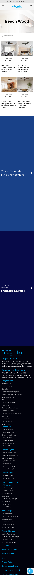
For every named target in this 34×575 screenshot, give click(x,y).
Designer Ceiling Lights (8, 478)
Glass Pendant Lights (8, 469)
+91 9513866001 (13, 1)
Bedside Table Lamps (8, 527)
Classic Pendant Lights (8, 463)
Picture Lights (6, 501)
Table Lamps (7, 511)
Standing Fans (6, 424)
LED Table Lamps (7, 514)
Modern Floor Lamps (8, 534)
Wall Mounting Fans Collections (11, 413)
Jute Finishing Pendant (8, 466)
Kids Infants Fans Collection (10, 408)
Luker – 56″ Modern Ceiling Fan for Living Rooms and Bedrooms (24, 104)
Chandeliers (6, 427)
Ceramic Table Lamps (8, 522)
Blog (3, 558)
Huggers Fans (6, 405)
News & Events (8, 554)
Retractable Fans (7, 400)
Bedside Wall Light (7, 493)
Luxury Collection (7, 438)
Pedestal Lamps (8, 531)
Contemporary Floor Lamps (10, 537)
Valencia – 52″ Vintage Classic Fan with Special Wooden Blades (8, 104)
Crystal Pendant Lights (8, 461)
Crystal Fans (5, 389)
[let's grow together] (17, 288)
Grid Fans (5, 416)
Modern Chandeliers (8, 429)
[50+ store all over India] (17, 173)
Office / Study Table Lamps (10, 516)
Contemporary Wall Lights (9, 499)
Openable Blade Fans (8, 402)
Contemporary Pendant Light (10, 455)
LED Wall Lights (6, 504)
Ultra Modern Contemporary (10, 392)
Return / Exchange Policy (11, 570)
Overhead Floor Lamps (9, 542)
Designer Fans (7, 381)
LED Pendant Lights (8, 458)
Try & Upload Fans (9, 550)
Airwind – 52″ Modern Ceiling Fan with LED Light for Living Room (8, 68)
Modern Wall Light (7, 488)
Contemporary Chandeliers (10, 435)
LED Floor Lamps (7, 539)
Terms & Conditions (10, 566)
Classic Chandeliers (8, 443)
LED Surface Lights (7, 476)
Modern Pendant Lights (9, 453)
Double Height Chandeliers (10, 432)
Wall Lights (6, 485)
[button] (31, 6)
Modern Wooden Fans (8, 397)
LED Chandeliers (7, 446)
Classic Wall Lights (7, 507)
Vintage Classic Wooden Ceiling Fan (12, 394)
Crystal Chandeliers (8, 440)
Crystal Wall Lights (7, 490)
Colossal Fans (6, 419)
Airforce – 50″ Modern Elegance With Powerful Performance (23, 68)
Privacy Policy (7, 562)
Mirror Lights (5, 496)
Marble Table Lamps (8, 524)
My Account (24, 1)
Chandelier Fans (7, 386)
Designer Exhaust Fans (9, 421)
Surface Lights (7, 473)
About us (5, 545)
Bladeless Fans (6, 383)
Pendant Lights (8, 450)
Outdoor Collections (8, 411)
